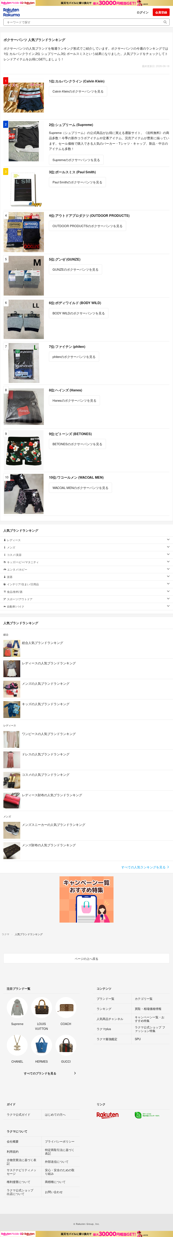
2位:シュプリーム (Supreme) (71, 124)
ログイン (143, 12)
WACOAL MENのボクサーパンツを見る (80, 487)
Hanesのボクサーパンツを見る (74, 400)
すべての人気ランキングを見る (143, 867)
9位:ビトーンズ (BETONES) (70, 433)
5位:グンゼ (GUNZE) (64, 259)
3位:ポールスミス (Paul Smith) (72, 172)
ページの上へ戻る (86, 958)
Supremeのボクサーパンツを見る (76, 160)
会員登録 (161, 12)
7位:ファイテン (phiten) (67, 346)
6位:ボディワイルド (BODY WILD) (75, 302)
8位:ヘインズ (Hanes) (65, 390)
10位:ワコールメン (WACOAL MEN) (76, 477)
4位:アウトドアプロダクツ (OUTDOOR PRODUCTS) (89, 215)
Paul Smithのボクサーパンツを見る (77, 182)
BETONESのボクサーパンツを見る (77, 444)
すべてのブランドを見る (40, 1073)
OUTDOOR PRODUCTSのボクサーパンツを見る (88, 226)
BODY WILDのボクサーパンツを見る (79, 313)
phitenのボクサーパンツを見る (74, 356)
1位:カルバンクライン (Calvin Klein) (76, 81)
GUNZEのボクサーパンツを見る (76, 269)
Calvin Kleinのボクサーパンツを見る (78, 91)
